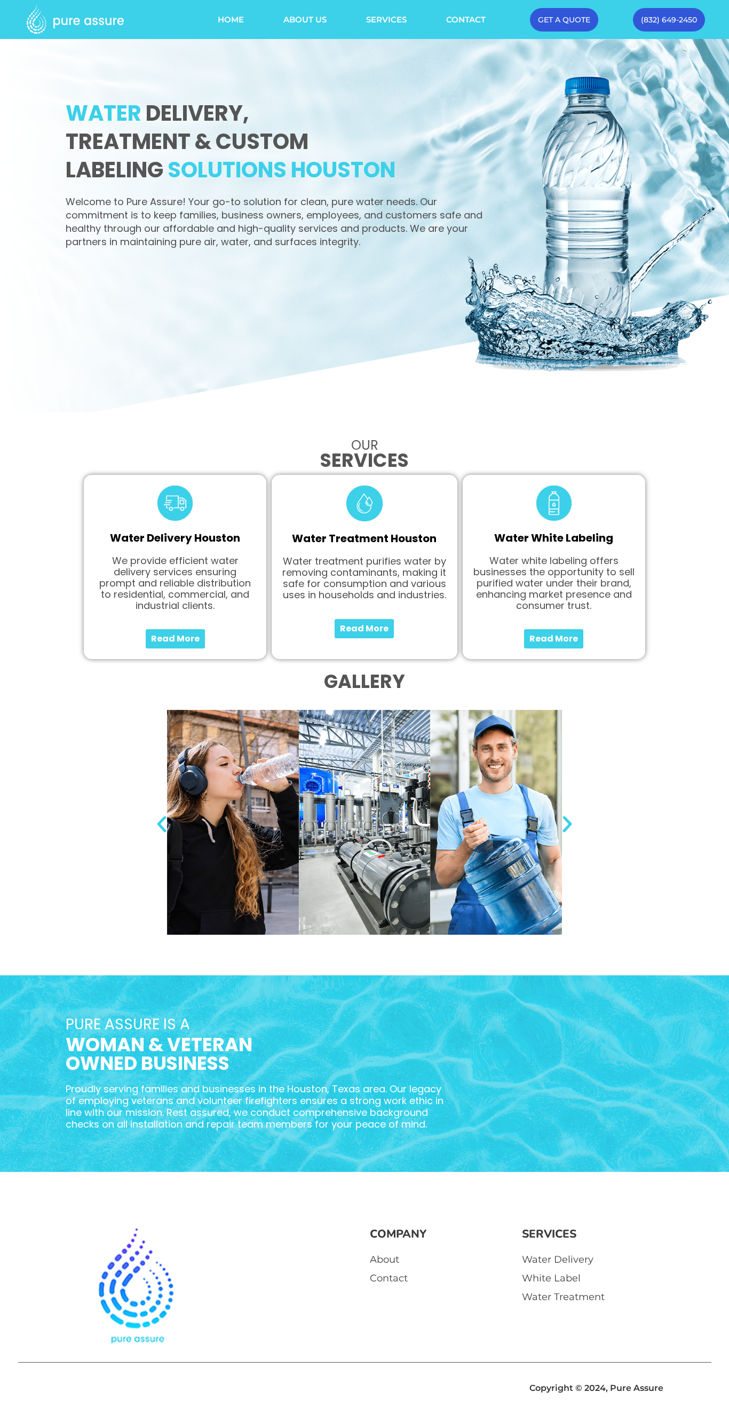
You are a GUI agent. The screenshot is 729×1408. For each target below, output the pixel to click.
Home (231, 19)
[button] (161, 824)
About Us (305, 19)
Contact (466, 19)
